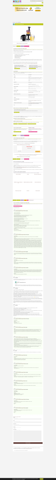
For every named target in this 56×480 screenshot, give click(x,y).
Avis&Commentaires (26, 46)
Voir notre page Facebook (17, 131)
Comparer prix (18, 46)
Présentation (14, 46)
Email (14, 420)
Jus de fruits (22, 63)
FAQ (27, 200)
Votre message (14, 429)
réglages (24, 479)
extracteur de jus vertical (37, 77)
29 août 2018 (17, 354)
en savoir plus (34, 86)
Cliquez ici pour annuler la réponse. (17, 416)
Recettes (25, 200)
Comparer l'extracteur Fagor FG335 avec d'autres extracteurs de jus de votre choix (23, 119)
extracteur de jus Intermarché (24, 450)
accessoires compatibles (33, 100)
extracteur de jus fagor (18, 450)
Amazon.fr (38, 151)
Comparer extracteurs (32, 68)
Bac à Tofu (28, 190)
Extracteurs (14, 22)
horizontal (39, 78)
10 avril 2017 (17, 336)
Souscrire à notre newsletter (33, 131)
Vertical (16, 22)
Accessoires (22, 46)
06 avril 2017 (17, 326)
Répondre (19, 287)
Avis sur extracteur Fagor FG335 (20, 210)
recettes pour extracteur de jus (33, 63)
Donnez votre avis (16, 112)
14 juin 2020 (17, 398)
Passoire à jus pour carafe (18, 190)
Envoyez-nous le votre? (30, 92)
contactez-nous (27, 448)
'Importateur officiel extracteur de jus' (22, 167)
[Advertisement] (28, 16)
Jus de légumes (25, 63)
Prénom (14, 417)
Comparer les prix (17, 68)
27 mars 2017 (16, 304)
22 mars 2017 (16, 287)
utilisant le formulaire (16, 204)
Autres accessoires (38, 190)
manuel (29, 80)
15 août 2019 (17, 371)
